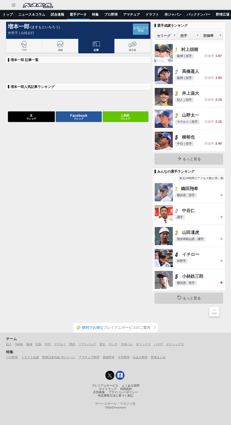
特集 (95, 14)
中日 (48, 344)
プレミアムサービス (105, 385)
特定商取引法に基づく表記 (115, 395)
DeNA (19, 344)
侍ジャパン (172, 14)
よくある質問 (130, 385)
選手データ (78, 14)
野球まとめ (158, 357)
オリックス (143, 344)
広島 (39, 344)
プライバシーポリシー (123, 392)
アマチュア (131, 14)
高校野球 (108, 357)
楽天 (102, 344)
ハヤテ (158, 344)
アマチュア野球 (89, 357)
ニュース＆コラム (31, 14)
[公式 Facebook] (120, 375)
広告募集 (99, 392)
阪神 (29, 344)
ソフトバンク (87, 344)
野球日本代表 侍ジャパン (58, 357)
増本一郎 (19, 26)
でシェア (31, 116)
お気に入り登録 (141, 29)
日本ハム (127, 344)
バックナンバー (198, 14)
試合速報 (57, 14)
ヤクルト (60, 344)
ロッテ (113, 344)
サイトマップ (108, 389)
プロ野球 (111, 14)
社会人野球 (140, 357)
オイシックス (175, 344)
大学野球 (123, 357)
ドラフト (152, 14)
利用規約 (126, 389)
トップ (8, 14)
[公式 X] (109, 375)
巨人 (9, 344)
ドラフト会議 (30, 357)
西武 (72, 344)
